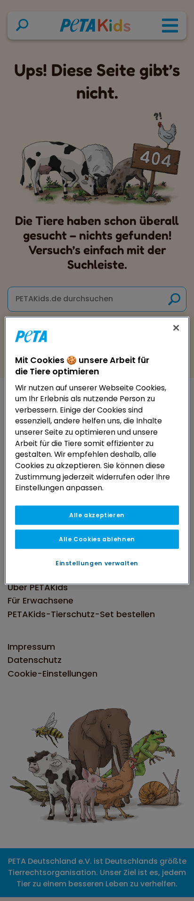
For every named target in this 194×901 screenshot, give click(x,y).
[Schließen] (176, 327)
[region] (97, 450)
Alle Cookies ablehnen (97, 539)
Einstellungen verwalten (97, 563)
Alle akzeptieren (97, 515)
